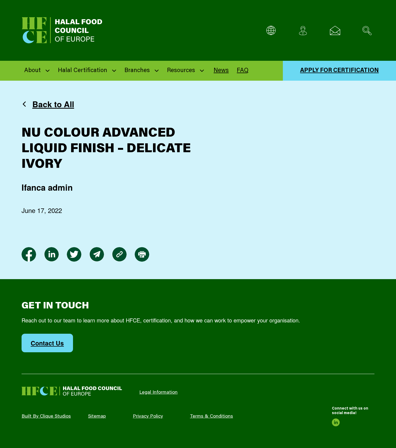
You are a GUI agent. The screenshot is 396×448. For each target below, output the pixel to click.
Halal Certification (82, 71)
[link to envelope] (96, 254)
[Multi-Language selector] (270, 30)
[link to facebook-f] (29, 254)
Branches (137, 71)
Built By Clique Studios (46, 416)
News (221, 71)
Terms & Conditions (211, 416)
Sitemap (97, 416)
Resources (181, 71)
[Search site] (367, 30)
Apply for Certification (339, 71)
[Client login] (303, 30)
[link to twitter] (74, 254)
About (32, 71)
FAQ (242, 71)
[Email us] (335, 30)
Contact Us (47, 343)
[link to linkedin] (51, 254)
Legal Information (158, 392)
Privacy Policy (148, 416)
